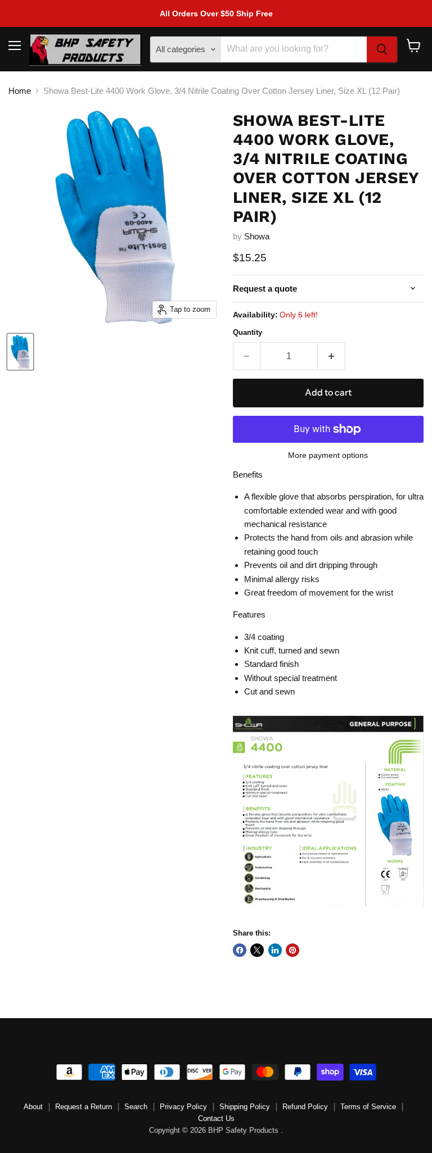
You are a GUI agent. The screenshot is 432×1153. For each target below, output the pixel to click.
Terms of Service (368, 1106)
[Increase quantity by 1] (331, 356)
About (33, 1106)
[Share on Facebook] (239, 950)
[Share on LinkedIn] (275, 950)
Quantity (247, 332)
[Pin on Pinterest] (292, 950)
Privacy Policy (183, 1106)
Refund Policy (305, 1106)
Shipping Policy (244, 1106)
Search (135, 1106)
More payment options (328, 455)
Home (19, 91)
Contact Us (216, 1118)
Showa (256, 236)
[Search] (382, 49)
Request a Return (83, 1106)
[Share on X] (257, 950)
